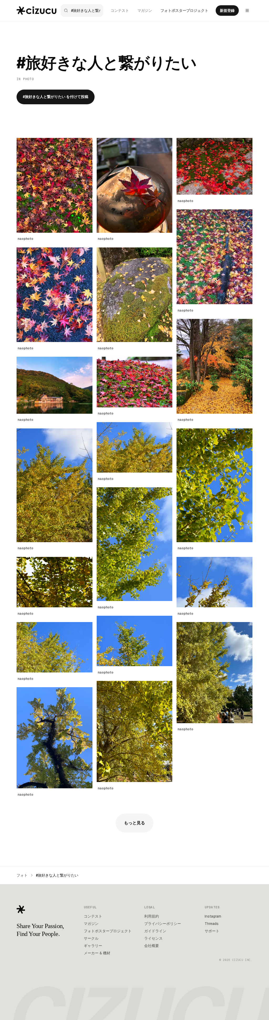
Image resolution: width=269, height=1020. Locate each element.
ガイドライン (155, 931)
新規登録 (227, 10)
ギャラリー (93, 945)
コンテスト (120, 10)
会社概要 (151, 945)
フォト (22, 875)
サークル (91, 938)
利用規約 (151, 916)
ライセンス (153, 938)
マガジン (144, 10)
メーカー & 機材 (97, 953)
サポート (212, 931)
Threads (212, 923)
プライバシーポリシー (162, 923)
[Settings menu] (247, 10)
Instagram (213, 916)
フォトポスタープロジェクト (184, 10)
